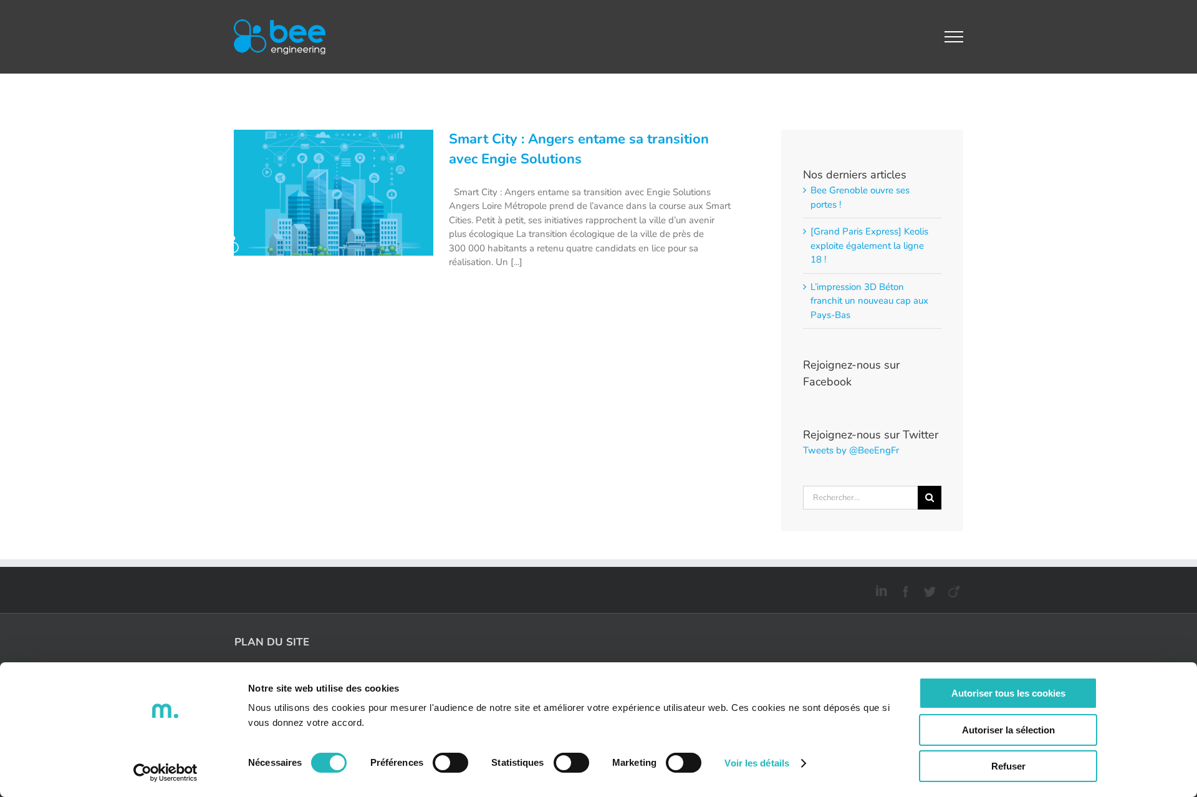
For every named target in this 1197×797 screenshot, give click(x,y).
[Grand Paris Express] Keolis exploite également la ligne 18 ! (869, 245)
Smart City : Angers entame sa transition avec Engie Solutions (579, 149)
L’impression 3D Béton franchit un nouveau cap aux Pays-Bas (869, 301)
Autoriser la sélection (1008, 730)
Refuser (1008, 766)
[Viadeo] (952, 589)
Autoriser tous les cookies (1008, 693)
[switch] (450, 763)
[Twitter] (928, 589)
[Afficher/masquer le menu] (954, 36)
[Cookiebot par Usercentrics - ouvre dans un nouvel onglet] (165, 772)
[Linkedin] (879, 589)
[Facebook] (904, 589)
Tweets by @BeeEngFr (851, 450)
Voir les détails (756, 763)
